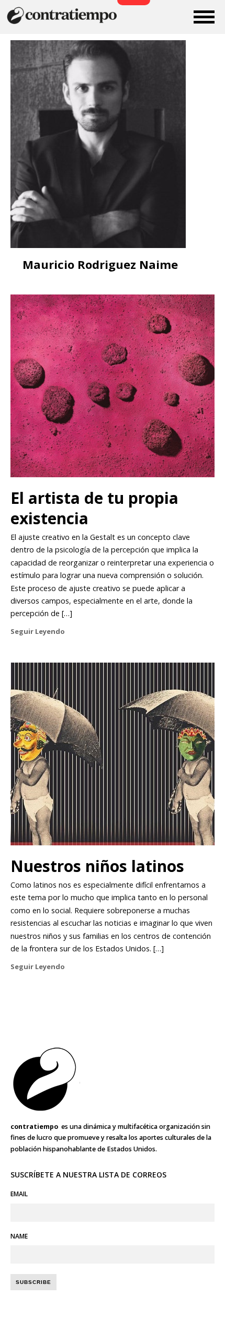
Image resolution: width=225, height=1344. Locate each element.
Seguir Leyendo (37, 631)
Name (19, 1236)
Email (19, 1193)
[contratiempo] (62, 23)
